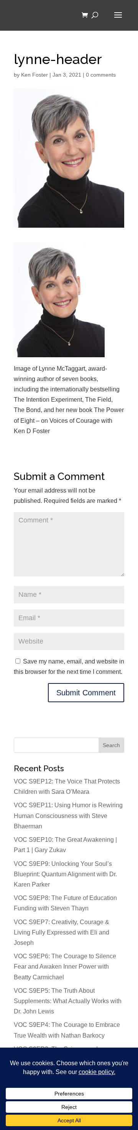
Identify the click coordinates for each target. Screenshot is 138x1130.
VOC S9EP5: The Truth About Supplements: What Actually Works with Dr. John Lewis (68, 1001)
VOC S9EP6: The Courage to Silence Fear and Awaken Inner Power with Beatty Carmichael (65, 966)
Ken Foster (34, 75)
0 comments (101, 75)
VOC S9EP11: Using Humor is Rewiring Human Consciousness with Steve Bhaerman (68, 815)
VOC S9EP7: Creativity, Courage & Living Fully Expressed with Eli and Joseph (61, 932)
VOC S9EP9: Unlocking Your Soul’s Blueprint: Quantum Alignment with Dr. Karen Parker (65, 874)
